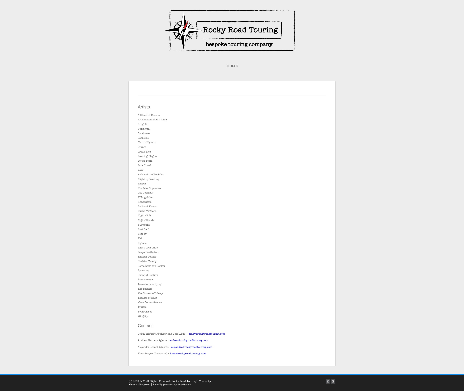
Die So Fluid (145, 160)
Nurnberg (144, 224)
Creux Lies (144, 151)
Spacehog (143, 270)
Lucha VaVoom (147, 211)
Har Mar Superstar (149, 188)
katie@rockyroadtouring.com (188, 353)
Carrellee (143, 137)
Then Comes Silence (150, 302)
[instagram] (328, 381)
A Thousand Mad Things (152, 119)
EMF (140, 169)
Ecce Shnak (145, 165)
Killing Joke (145, 197)
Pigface (142, 243)
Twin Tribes (145, 311)
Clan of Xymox (147, 142)
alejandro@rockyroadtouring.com (191, 347)
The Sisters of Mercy (150, 293)
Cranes (142, 147)
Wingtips (143, 316)
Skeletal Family (147, 261)
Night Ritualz (146, 220)
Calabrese (144, 133)
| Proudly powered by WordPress (171, 384)
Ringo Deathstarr (148, 252)
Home (232, 66)
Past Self (143, 229)
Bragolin (143, 124)
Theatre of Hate (147, 297)
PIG (140, 238)
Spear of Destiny (148, 275)
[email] (333, 381)
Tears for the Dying (149, 284)
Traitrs (142, 306)
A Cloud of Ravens (149, 115)
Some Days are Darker (151, 265)
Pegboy (142, 233)
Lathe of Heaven (148, 206)
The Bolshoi (145, 288)
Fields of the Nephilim (151, 174)
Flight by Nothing (148, 179)
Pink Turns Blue (148, 247)
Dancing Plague (147, 156)
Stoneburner (145, 279)
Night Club (144, 215)
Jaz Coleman (145, 192)
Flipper (142, 183)
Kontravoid (145, 201)
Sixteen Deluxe (147, 256)
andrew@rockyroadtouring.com (188, 340)
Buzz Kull (144, 128)
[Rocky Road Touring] (232, 30)
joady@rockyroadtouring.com (207, 333)
